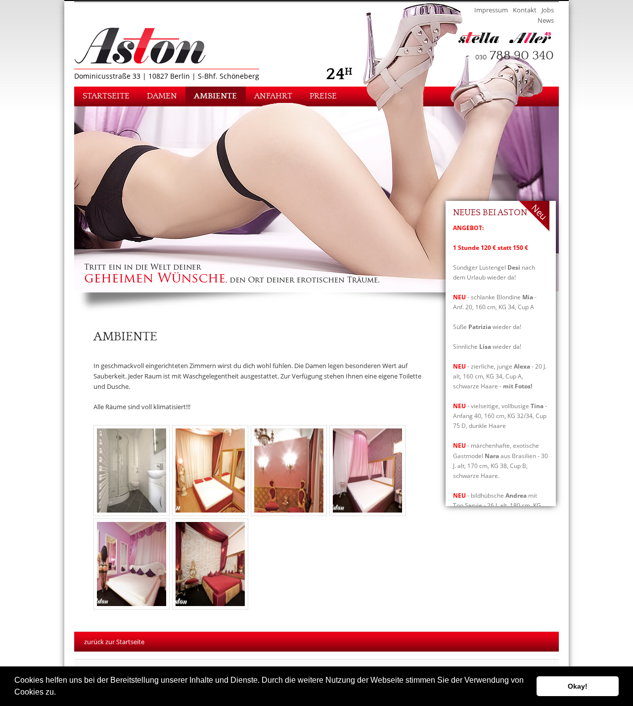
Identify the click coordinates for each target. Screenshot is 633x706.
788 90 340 (514, 55)
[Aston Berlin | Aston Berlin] (153, 46)
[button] (59, 693)
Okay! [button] (578, 686)
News (546, 20)
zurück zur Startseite (114, 641)
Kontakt (525, 9)
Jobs (548, 9)
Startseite (106, 96)
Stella (482, 37)
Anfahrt (273, 96)
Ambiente (215, 96)
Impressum (491, 9)
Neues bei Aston (490, 213)
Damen (162, 96)
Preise (323, 96)
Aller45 (534, 37)
